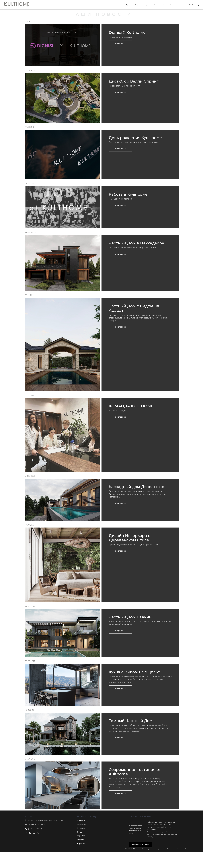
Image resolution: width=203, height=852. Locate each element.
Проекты (81, 820)
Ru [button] (190, 5)
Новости (81, 828)
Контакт (80, 840)
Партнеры (81, 824)
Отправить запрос (140, 845)
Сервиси (81, 836)
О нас (79, 832)
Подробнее (120, 43)
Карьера (81, 844)
